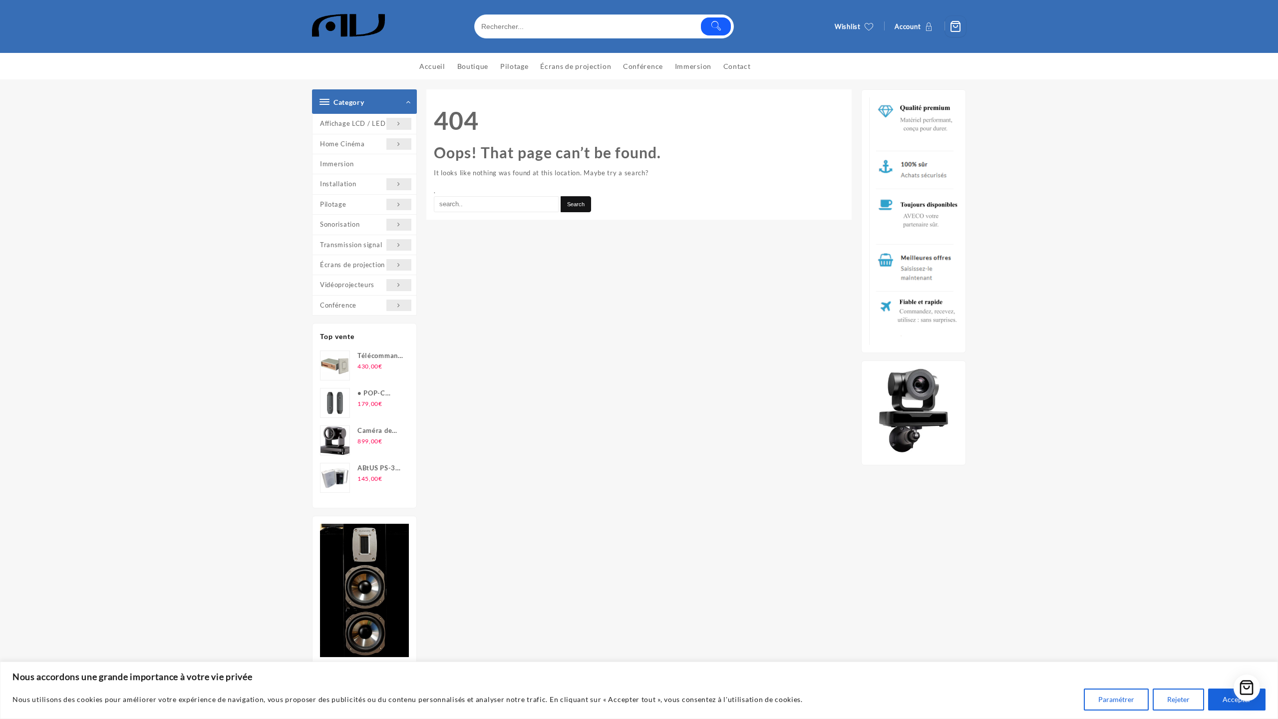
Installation (338, 184)
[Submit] (716, 26)
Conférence (338, 305)
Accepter (1237, 699)
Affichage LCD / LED (352, 123)
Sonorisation (339, 224)
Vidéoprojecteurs (347, 285)
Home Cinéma (342, 144)
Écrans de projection (352, 265)
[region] (639, 690)
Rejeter (1178, 699)
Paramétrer (1116, 699)
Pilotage (333, 204)
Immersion (336, 164)
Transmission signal (351, 245)
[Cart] (955, 26)
